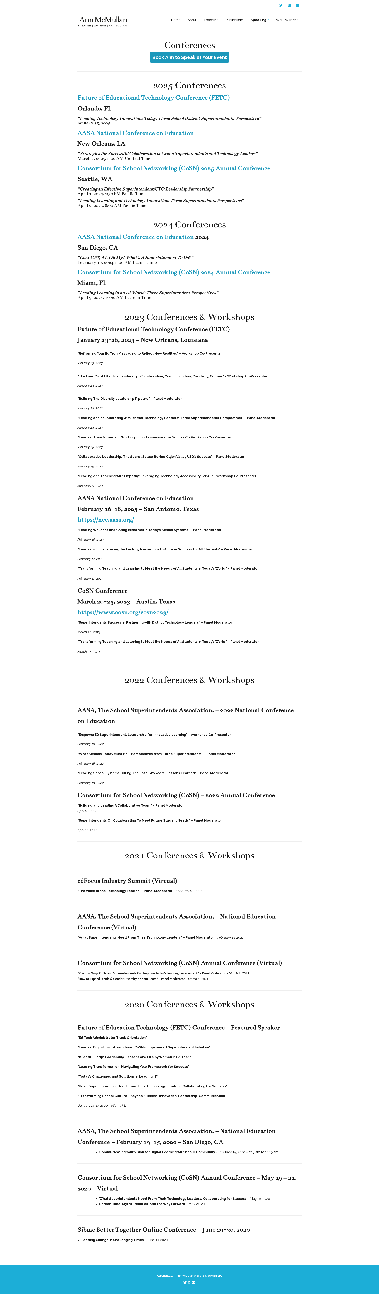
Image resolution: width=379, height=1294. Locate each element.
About (192, 20)
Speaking (258, 20)
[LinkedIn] (289, 5)
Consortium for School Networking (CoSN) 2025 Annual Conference (173, 168)
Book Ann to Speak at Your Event (189, 57)
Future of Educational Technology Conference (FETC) (153, 97)
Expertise (211, 20)
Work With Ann (287, 20)
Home (176, 20)
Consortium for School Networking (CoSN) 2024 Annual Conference (173, 272)
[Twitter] (282, 5)
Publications (235, 20)
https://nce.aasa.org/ (105, 519)
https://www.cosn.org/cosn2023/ (122, 612)
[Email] (298, 5)
